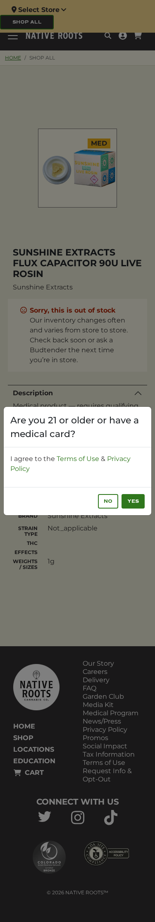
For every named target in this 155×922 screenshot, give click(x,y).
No (108, 501)
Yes (133, 501)
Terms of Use (78, 459)
